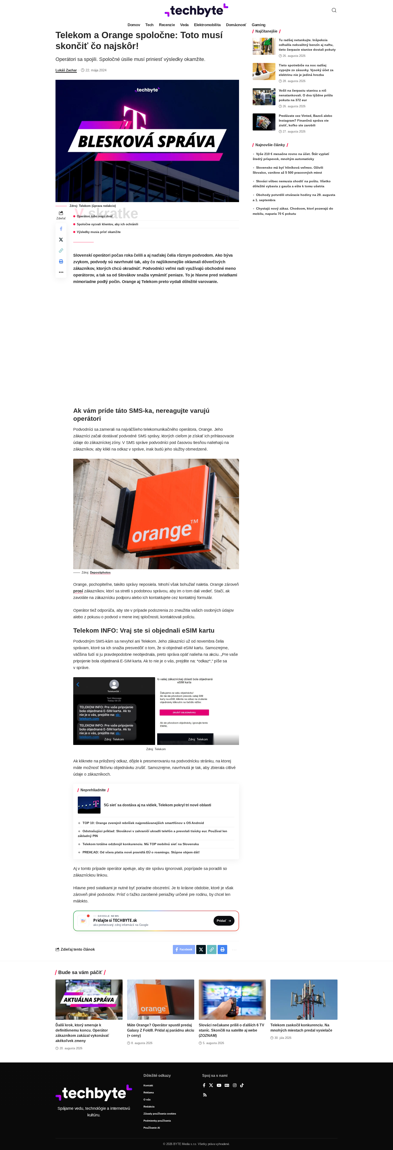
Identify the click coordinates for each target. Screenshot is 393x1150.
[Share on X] (60, 239)
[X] (211, 1085)
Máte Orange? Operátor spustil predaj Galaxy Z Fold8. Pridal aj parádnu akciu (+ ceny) (160, 1030)
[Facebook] (204, 1085)
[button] (334, 10)
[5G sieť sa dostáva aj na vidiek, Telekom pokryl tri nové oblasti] (89, 805)
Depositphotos (100, 572)
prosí (78, 591)
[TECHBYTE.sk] (196, 10)
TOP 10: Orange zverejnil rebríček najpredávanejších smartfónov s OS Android (143, 823)
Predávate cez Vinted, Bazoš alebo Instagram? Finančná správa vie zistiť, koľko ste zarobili (305, 120)
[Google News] (227, 1085)
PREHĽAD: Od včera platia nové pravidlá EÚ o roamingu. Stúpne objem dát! (141, 852)
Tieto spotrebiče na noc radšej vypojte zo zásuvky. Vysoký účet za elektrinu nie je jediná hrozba (306, 70)
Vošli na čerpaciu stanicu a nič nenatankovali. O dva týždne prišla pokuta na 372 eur (306, 95)
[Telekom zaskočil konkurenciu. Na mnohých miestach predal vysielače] (304, 1000)
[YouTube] (219, 1085)
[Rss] (205, 1095)
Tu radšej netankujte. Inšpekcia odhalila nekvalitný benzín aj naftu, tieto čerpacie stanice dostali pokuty (307, 44)
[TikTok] (241, 1085)
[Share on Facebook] (60, 228)
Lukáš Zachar (66, 70)
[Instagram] (234, 1085)
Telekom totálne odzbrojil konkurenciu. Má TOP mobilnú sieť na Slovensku (141, 844)
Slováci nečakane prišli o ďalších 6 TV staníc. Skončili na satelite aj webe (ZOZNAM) (231, 1030)
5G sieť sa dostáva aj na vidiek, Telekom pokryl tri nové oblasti (157, 805)
